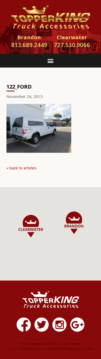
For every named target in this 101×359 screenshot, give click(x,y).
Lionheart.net (84, 348)
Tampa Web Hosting (59, 348)
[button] (30, 226)
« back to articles (21, 167)
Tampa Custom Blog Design (25, 348)
